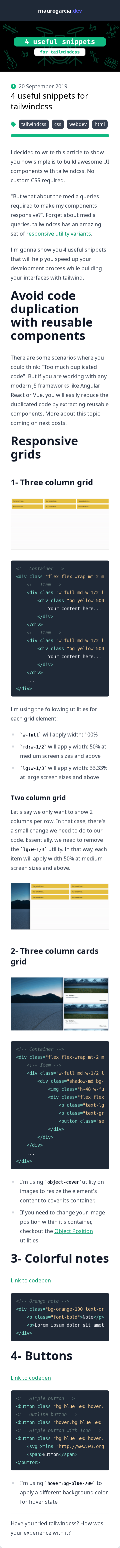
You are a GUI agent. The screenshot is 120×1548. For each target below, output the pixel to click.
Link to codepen (31, 1280)
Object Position (73, 1231)
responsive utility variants (58, 233)
